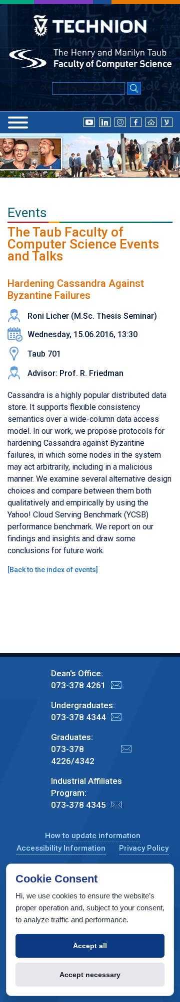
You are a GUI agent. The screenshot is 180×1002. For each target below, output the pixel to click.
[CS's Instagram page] (120, 121)
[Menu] (18, 122)
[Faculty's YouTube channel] (89, 121)
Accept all (90, 946)
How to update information (92, 835)
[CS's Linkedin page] (104, 121)
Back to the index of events (53, 570)
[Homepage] (151, 121)
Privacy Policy (143, 848)
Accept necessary (90, 975)
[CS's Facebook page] (136, 121)
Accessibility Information (61, 848)
